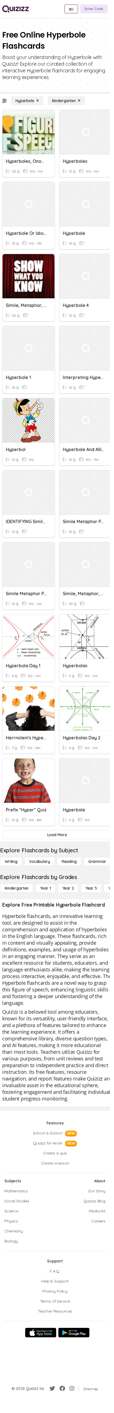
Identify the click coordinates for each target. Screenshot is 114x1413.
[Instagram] (71, 1388)
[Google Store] (73, 1332)
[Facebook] (62, 1388)
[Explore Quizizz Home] (15, 9)
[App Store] (40, 1332)
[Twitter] (52, 1388)
